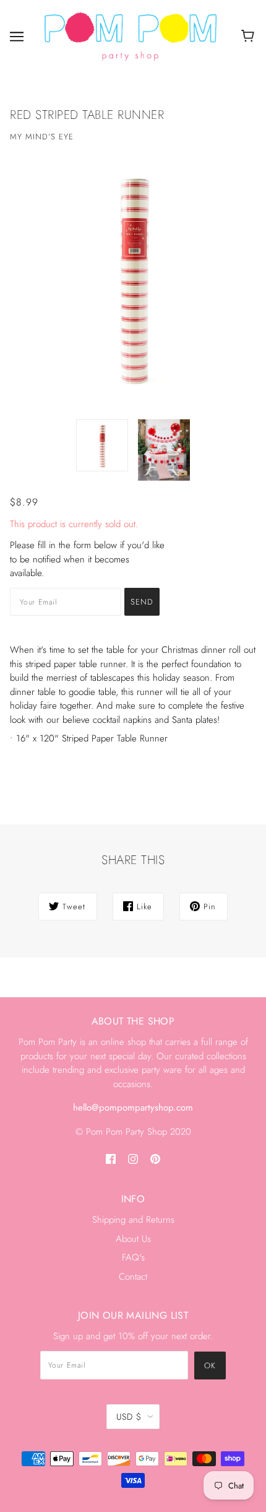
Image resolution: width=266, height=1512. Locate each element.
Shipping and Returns (133, 1219)
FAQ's (133, 1257)
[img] (111, 1158)
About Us (133, 1239)
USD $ (129, 1416)
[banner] (131, 35)
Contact (133, 1276)
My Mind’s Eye (42, 136)
